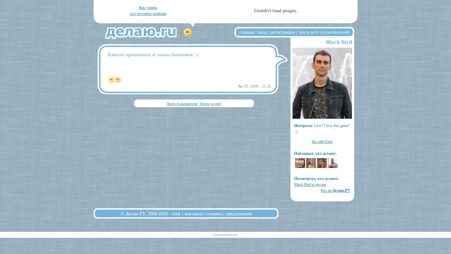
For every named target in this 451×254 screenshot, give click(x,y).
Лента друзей (210, 104)
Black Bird (339, 42)
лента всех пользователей (323, 32)
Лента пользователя (181, 104)
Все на (335, 190)
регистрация (282, 32)
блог (176, 213)
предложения (239, 213)
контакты (194, 213)
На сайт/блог (322, 141)
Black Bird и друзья (310, 184)
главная (246, 32)
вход (262, 32)
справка (214, 213)
